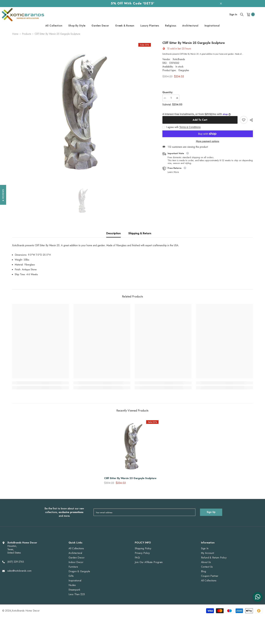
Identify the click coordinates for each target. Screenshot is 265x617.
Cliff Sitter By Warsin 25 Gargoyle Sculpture (130, 478)
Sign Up (211, 512)
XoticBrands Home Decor (26, 610)
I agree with (172, 127)
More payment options (207, 141)
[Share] (250, 120)
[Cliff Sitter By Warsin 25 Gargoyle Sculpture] (132, 446)
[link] (244, 120)
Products (26, 34)
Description (113, 233)
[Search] (242, 14)
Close (221, 3)
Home (15, 34)
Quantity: (167, 92)
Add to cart (200, 120)
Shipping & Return (139, 233)
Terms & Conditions (190, 127)
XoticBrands (179, 59)
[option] (82, 112)
